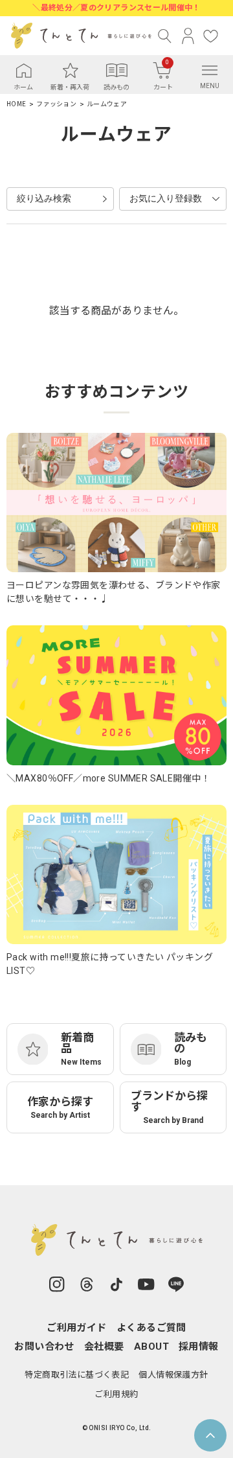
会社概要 (104, 1346)
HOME (16, 104)
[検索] (165, 36)
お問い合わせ (44, 1346)
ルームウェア (107, 104)
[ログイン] (188, 36)
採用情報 (199, 1346)
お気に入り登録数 (165, 198)
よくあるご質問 (151, 1328)
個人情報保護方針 (173, 1375)
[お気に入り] (210, 36)
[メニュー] (209, 70)
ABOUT (151, 1346)
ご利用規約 (116, 1394)
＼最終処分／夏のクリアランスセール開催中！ (116, 7)
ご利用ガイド (77, 1328)
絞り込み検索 (44, 198)
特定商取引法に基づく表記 (77, 1375)
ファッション (56, 104)
